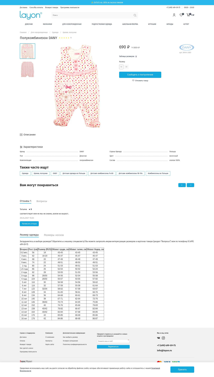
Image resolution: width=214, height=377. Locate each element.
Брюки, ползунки (69, 32)
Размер (122, 62)
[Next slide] (111, 86)
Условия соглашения (70, 341)
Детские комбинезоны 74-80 (102, 173)
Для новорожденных (71, 24)
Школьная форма (130, 24)
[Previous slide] (43, 86)
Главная (23, 32)
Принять (182, 369)
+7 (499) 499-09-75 (173, 7)
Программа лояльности (69, 7)
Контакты (48, 341)
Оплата (22, 341)
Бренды (170, 24)
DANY (55, 173)
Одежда (55, 32)
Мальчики (47, 24)
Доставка (23, 7)
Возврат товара (51, 7)
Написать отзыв (29, 223)
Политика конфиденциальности (75, 344)
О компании (49, 337)
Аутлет (186, 24)
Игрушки (152, 24)
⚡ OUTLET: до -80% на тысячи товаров (107, 2)
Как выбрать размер (70, 337)
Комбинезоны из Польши (158, 173)
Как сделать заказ (26, 348)
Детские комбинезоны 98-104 (130, 173)
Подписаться (113, 347)
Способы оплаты (36, 7)
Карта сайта (49, 344)
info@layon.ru (164, 350)
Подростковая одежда (102, 24)
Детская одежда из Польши (74, 173)
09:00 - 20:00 (189, 7)
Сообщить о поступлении (140, 74)
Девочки (29, 24)
